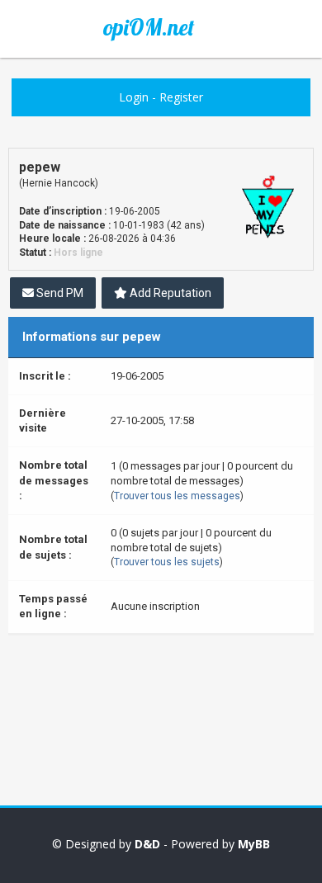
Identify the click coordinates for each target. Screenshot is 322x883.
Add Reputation (169, 293)
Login (134, 97)
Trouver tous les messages (177, 496)
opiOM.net (148, 27)
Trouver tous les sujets (167, 562)
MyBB (254, 844)
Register (181, 97)
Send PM (58, 293)
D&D (147, 844)
